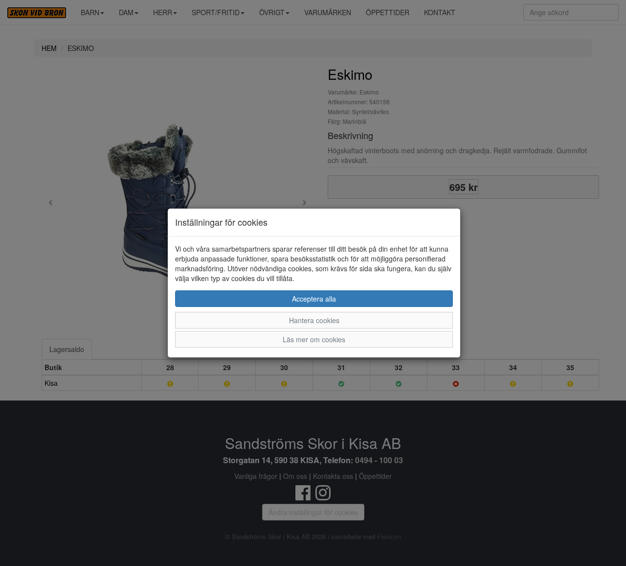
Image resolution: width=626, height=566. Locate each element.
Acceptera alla (314, 299)
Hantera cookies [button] (314, 320)
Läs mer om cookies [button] (314, 339)
